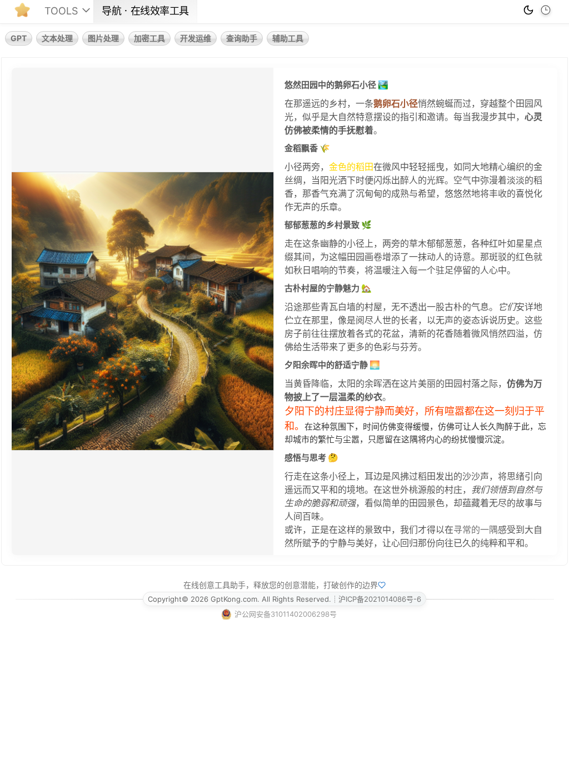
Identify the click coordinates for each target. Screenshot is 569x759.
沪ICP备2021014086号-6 (379, 599)
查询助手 (241, 38)
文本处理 (57, 38)
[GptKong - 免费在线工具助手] (25, 13)
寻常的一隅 (475, 529)
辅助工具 (287, 38)
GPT (19, 38)
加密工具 (149, 38)
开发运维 (195, 38)
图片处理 (103, 38)
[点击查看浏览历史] (546, 10)
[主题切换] (528, 10)
